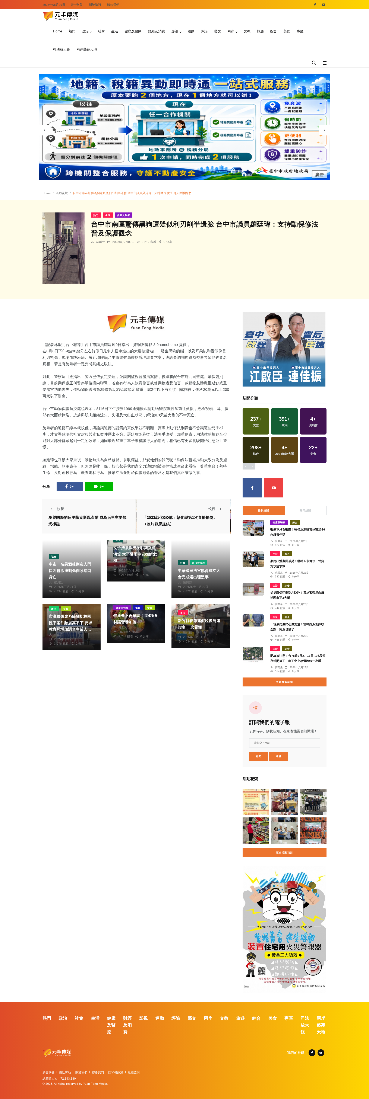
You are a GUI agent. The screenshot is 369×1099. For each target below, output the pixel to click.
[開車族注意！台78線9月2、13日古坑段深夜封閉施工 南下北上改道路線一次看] (253, 654)
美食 (286, 31)
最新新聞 (263, 510)
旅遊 (260, 31)
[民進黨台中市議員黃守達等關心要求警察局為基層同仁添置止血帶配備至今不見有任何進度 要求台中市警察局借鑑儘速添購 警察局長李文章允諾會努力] (313, 802)
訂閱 (258, 756)
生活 (114, 31)
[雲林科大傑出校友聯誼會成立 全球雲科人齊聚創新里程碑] (313, 830)
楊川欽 (58, 582)
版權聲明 (134, 1072)
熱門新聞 (305, 510)
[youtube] (323, 4)
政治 (85, 31)
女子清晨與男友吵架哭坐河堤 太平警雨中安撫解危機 (135, 554)
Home (57, 31)
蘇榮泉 (279, 541)
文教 (247, 31)
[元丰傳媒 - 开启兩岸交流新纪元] (60, 15)
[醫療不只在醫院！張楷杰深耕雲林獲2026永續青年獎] (253, 528)
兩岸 (230, 31)
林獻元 (100, 242)
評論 (204, 31)
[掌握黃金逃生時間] (136, 323)
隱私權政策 (115, 1072)
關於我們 (95, 4)
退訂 (278, 756)
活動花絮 (62, 193)
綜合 (273, 31)
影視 (174, 31)
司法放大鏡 (61, 49)
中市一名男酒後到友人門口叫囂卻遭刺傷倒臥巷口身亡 (70, 570)
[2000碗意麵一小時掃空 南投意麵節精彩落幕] (284, 830)
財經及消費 (156, 31)
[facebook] (315, 4)
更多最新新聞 (284, 681)
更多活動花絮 (284, 852)
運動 (191, 31)
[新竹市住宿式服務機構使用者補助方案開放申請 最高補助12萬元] (256, 802)
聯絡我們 (113, 4)
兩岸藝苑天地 (86, 49)
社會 (101, 31)
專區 (300, 31)
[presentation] (44, 130)
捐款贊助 (65, 1072)
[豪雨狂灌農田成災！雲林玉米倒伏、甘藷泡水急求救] (253, 559)
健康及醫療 (133, 31)
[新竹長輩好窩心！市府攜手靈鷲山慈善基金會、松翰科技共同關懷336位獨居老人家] (284, 802)
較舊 (211, 509)
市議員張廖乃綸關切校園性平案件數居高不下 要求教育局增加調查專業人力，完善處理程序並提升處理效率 (70, 629)
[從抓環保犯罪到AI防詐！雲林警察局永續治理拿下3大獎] (253, 589)
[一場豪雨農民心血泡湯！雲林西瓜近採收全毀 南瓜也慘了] (253, 620)
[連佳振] (284, 349)
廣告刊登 (76, 4)
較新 (60, 509)
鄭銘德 (187, 632)
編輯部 (187, 582)
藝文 (217, 31)
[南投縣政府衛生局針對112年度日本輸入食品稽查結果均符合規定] (256, 830)
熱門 (72, 31)
